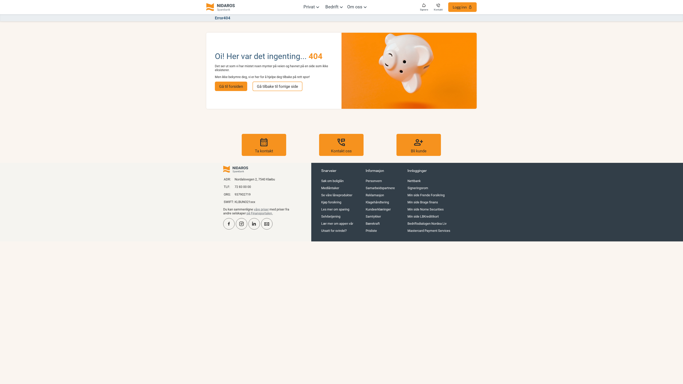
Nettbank (414, 181)
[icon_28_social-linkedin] (254, 224)
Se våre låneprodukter (336, 195)
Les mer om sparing (335, 209)
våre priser (261, 209)
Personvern (374, 181)
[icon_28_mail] (266, 224)
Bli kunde (419, 144)
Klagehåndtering (377, 202)
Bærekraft (373, 223)
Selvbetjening (330, 216)
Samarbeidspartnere (380, 188)
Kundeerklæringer (378, 209)
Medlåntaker (330, 188)
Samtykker (373, 216)
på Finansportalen (259, 213)
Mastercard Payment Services (428, 230)
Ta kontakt (264, 144)
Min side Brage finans (422, 202)
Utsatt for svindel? (334, 230)
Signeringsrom (417, 188)
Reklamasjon (375, 195)
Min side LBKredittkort (423, 216)
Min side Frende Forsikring (426, 195)
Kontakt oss (341, 144)
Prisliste (371, 230)
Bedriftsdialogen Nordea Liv (427, 223)
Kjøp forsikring (331, 202)
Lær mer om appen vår (337, 223)
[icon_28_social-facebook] (229, 224)
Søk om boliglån (332, 181)
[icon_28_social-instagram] (241, 224)
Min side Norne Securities (425, 209)
